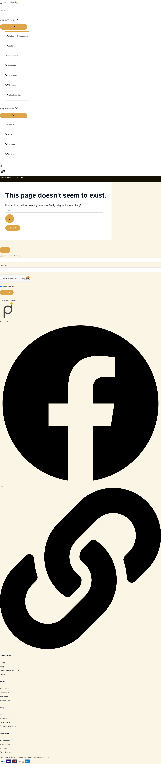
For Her (11, 134)
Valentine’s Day (14, 95)
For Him (11, 125)
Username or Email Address (10, 256)
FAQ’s (2, 715)
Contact (3, 674)
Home (2, 10)
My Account (5, 740)
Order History (5, 752)
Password (3, 266)
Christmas (12, 75)
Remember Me (8, 286)
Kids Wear (4, 696)
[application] (16, 19)
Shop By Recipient (7, 108)
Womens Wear (6, 692)
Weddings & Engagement (18, 36)
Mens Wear (4, 689)
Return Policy (5, 718)
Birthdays (12, 85)
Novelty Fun (13, 56)
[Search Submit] (9, 218)
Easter (10, 46)
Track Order (5, 744)
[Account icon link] (1, 166)
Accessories (5, 700)
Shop (2, 667)
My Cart (3, 748)
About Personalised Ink (9, 670)
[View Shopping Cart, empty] (2, 172)
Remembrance (14, 65)
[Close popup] (5, 250)
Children (11, 154)
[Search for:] (54, 216)
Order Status (5, 722)
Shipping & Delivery (8, 726)
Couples (11, 144)
